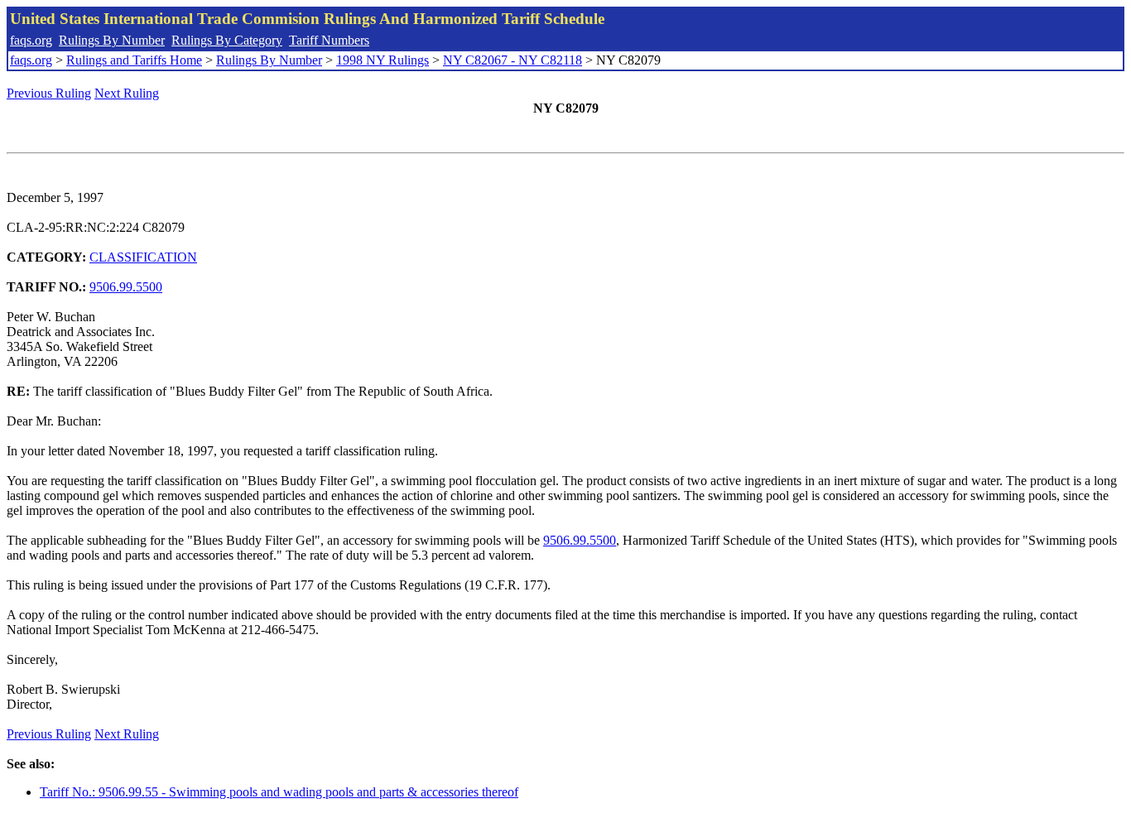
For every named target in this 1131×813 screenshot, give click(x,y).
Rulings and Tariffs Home (134, 60)
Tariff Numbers (329, 40)
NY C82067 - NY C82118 (512, 60)
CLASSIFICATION (143, 257)
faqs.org (31, 40)
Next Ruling (126, 93)
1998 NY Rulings (382, 60)
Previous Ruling (49, 93)
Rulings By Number (112, 40)
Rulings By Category (226, 40)
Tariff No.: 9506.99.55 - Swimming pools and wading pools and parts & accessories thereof (279, 792)
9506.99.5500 (125, 287)
